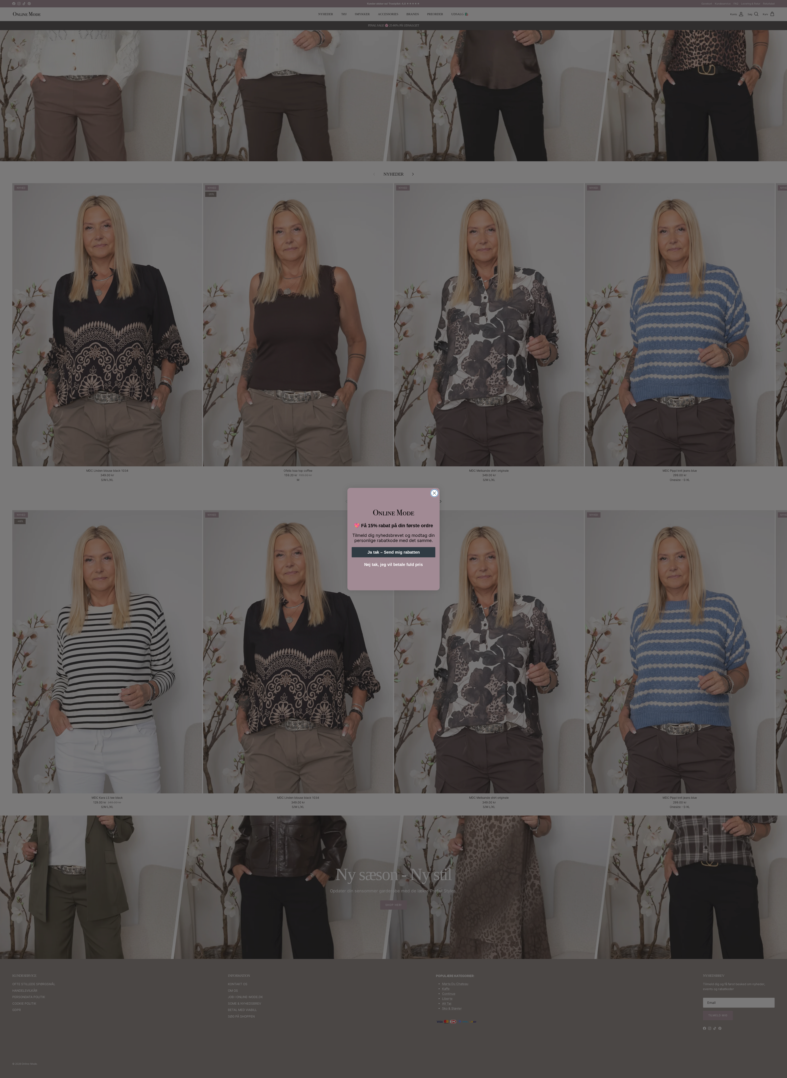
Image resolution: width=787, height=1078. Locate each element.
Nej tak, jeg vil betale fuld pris (393, 564)
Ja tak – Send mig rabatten (393, 552)
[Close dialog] (434, 493)
